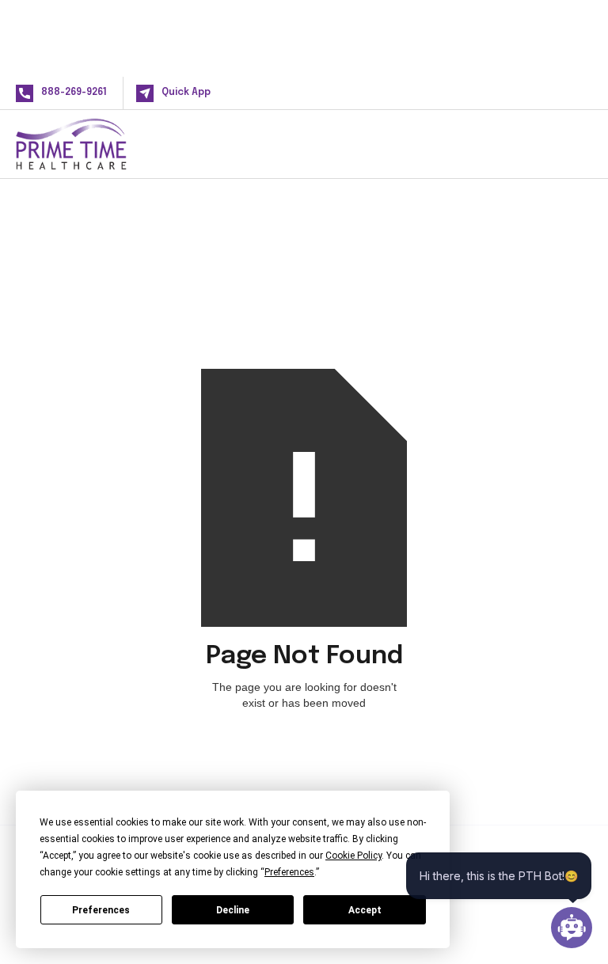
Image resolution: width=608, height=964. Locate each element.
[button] (567, 143)
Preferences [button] (289, 872)
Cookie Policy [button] (353, 855)
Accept (365, 910)
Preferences (101, 910)
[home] (96, 144)
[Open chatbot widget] (571, 927)
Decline (232, 910)
